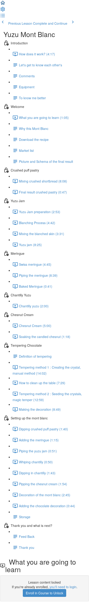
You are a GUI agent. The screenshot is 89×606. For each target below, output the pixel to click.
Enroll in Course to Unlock (44, 593)
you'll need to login (63, 587)
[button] (2, 4)
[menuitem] (2, 10)
